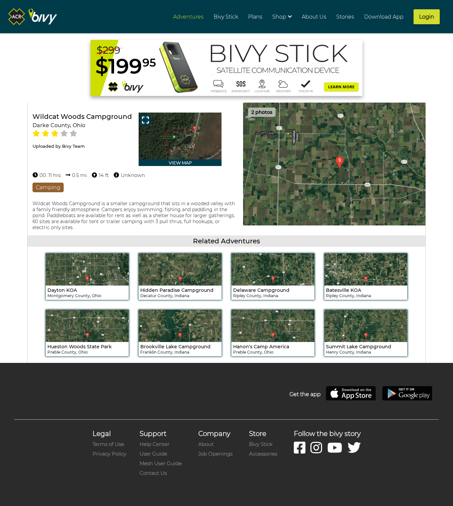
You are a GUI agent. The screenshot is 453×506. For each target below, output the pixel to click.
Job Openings (215, 454)
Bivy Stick (261, 444)
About (206, 444)
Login (426, 17)
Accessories (263, 454)
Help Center (154, 444)
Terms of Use (108, 444)
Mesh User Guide (161, 463)
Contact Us (153, 473)
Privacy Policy (109, 454)
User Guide (153, 454)
